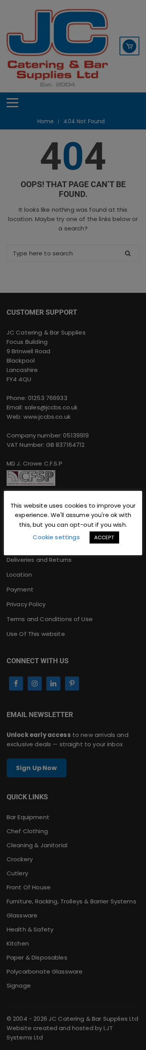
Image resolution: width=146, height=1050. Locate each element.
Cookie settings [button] (56, 537)
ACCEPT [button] (104, 537)
